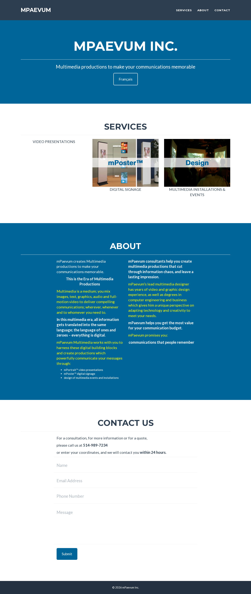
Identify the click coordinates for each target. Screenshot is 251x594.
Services (184, 10)
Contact (222, 10)
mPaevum (36, 10)
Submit (67, 554)
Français (125, 79)
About (203, 10)
